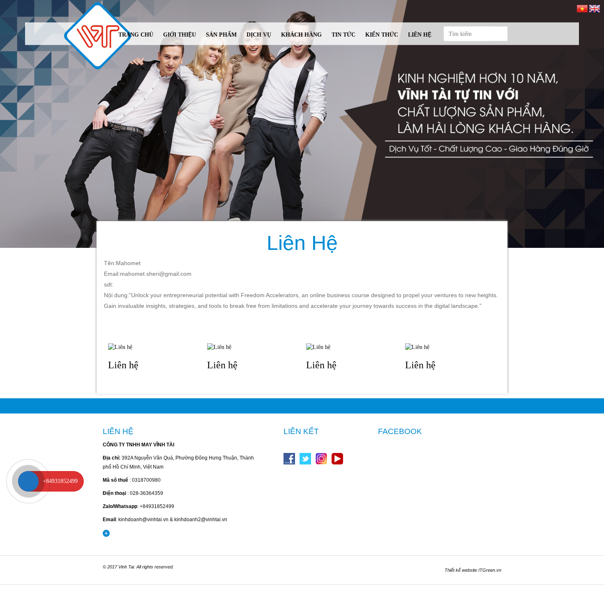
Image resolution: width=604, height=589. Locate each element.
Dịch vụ (259, 35)
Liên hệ (419, 35)
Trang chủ (135, 35)
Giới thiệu (179, 35)
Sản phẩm (221, 35)
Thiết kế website (461, 570)
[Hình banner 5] (302, 124)
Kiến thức (381, 35)
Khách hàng (301, 35)
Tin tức (343, 35)
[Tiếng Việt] (582, 8)
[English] (594, 8)
